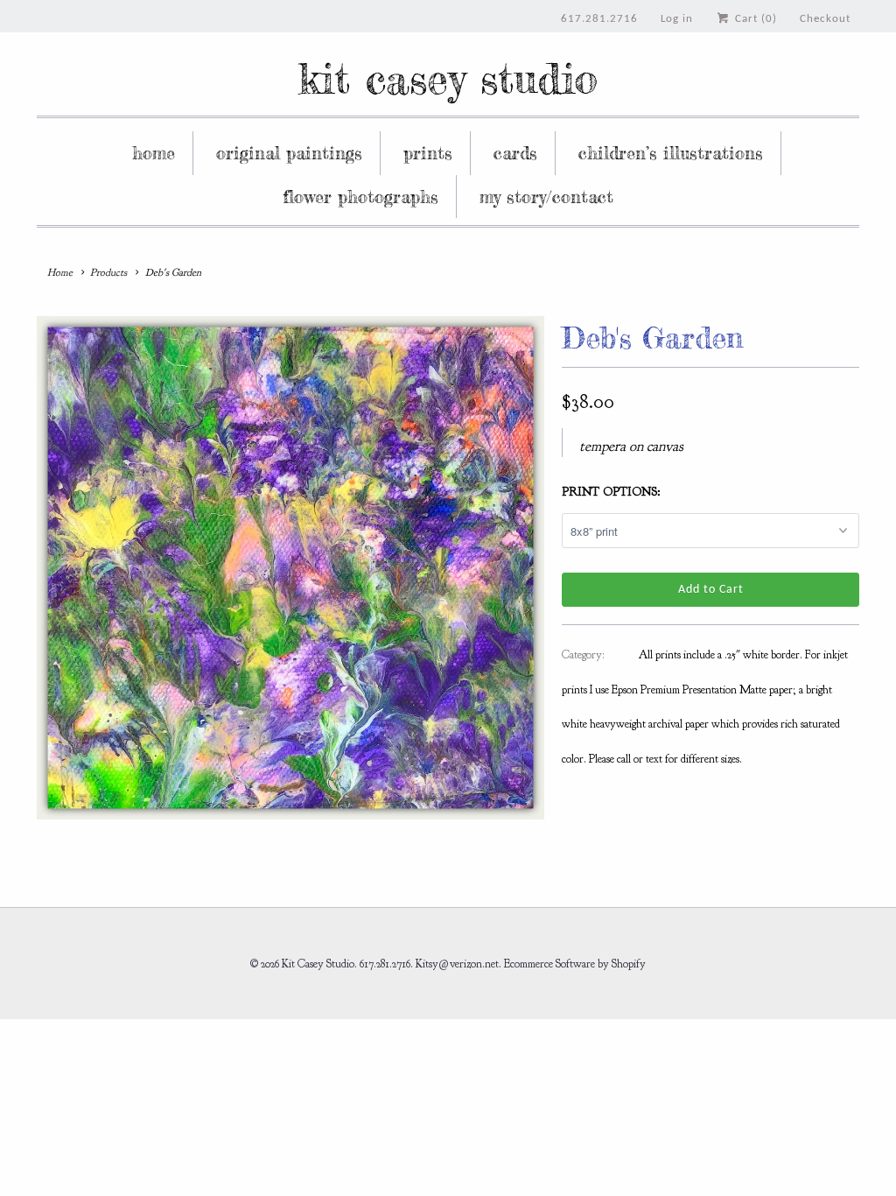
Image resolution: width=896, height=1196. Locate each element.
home (153, 153)
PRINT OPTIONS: (611, 491)
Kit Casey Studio (448, 78)
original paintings (289, 153)
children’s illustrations (670, 153)
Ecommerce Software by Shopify (575, 964)
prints (427, 153)
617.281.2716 (599, 19)
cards (515, 153)
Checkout (825, 19)
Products (108, 272)
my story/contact (546, 197)
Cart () (754, 19)
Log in (677, 19)
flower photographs (360, 197)
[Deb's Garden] (290, 568)
